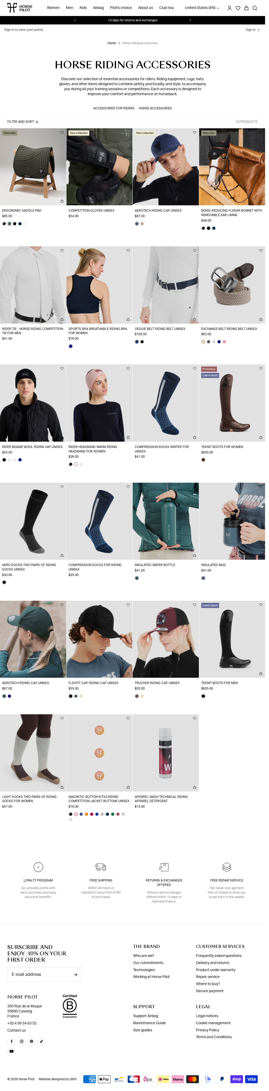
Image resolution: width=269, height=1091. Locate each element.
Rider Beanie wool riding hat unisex (32, 446)
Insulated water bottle (155, 565)
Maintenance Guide (149, 1023)
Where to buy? (208, 984)
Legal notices (207, 1016)
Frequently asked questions (219, 956)
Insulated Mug (213, 565)
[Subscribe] (75, 974)
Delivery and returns (212, 963)
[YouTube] (11, 1051)
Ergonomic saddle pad (22, 210)
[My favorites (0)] (238, 8)
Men (69, 8)
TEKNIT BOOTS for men (219, 683)
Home (111, 43)
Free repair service (226, 880)
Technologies (144, 970)
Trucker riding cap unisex (157, 683)
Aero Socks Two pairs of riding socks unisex (29, 567)
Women (53, 8)
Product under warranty (215, 970)
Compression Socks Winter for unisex (162, 449)
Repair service (208, 977)
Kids (83, 8)
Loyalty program (38, 880)
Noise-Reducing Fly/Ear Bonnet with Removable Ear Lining (231, 213)
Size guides (142, 1030)
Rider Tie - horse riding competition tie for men (32, 331)
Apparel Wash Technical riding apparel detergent (161, 799)
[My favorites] (62, 132)
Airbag (98, 8)
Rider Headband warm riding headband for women (93, 449)
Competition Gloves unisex (92, 210)
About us (145, 8)
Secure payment (210, 991)
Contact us (16, 1030)
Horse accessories (155, 108)
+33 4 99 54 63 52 (22, 1023)
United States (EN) (200, 8)
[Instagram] (21, 1041)
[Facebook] (11, 1041)
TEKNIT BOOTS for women (222, 446)
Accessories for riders (113, 108)
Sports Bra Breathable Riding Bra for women (98, 331)
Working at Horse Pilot (151, 977)
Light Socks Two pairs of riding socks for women (29, 799)
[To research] (255, 8)
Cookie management (213, 1023)
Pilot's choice (121, 8)
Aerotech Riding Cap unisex (158, 210)
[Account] (229, 8)
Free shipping (101, 880)
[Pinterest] (31, 1041)
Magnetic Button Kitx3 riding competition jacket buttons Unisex (99, 799)
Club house (168, 8)
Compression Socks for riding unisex (95, 567)
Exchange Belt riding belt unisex (229, 328)
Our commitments (148, 963)
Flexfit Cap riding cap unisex (93, 683)
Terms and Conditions (214, 1037)
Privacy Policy (207, 1030)
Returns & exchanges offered (164, 882)
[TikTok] (41, 1041)
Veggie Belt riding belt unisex (160, 328)
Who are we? (143, 956)
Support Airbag (145, 1016)
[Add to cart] (62, 201)
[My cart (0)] (246, 8)
